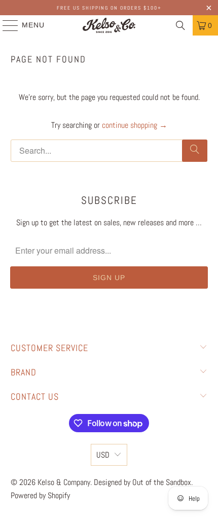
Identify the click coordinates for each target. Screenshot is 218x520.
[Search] (180, 25)
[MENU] (5, 25)
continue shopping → (134, 125)
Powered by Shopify (40, 495)
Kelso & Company (64, 482)
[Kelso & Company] (109, 25)
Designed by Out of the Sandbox (142, 482)
